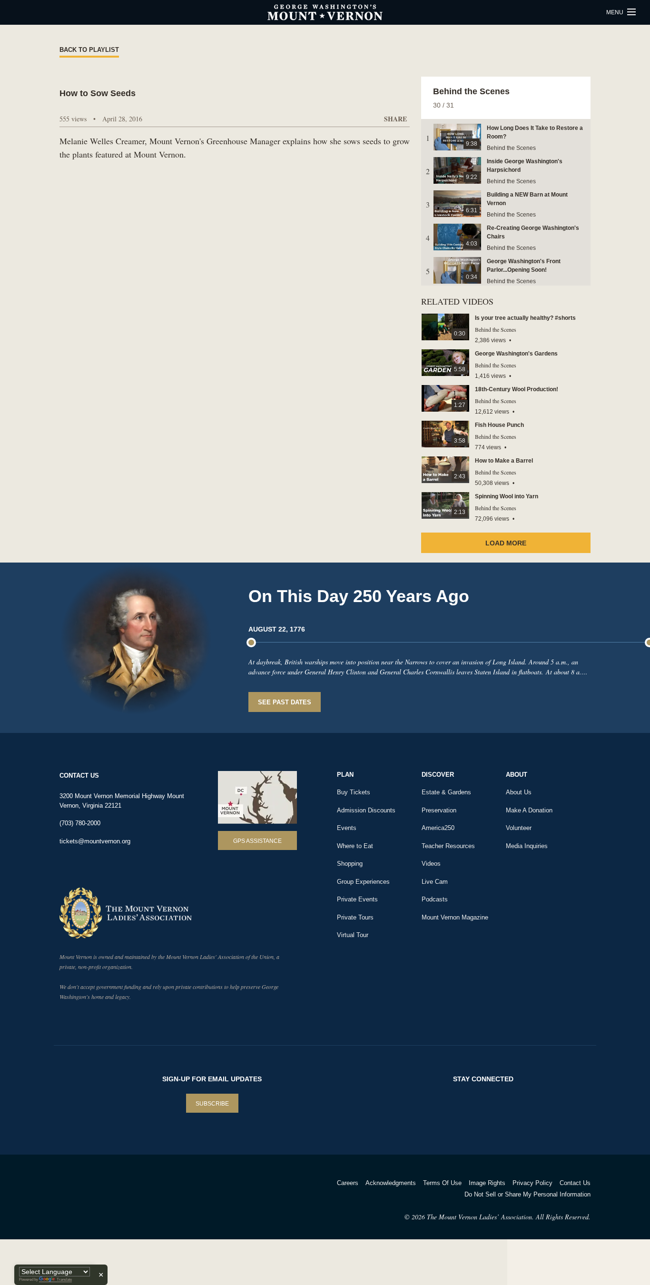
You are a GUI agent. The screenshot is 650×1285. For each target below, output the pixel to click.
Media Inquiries (527, 846)
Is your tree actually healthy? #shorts (525, 318)
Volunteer (519, 827)
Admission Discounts (366, 810)
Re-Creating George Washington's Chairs (533, 232)
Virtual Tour (352, 935)
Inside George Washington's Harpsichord (524, 165)
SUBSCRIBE (212, 1103)
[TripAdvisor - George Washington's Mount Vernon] (85, 1195)
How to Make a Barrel (504, 460)
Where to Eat (355, 846)
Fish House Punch (499, 425)
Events (346, 827)
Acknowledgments (390, 1182)
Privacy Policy (532, 1182)
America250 (438, 827)
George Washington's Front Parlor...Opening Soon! (524, 265)
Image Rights (487, 1182)
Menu (615, 12)
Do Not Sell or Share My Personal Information (527, 1194)
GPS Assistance (257, 841)
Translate (64, 1279)
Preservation (439, 810)
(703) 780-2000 (79, 823)
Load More (505, 543)
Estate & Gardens (446, 792)
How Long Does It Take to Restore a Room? (535, 132)
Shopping (350, 863)
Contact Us (575, 1182)
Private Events (357, 899)
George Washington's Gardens (516, 353)
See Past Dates (284, 702)
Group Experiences (363, 881)
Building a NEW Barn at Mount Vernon (527, 199)
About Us (519, 792)
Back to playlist (89, 49)
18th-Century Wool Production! (516, 389)
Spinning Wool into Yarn (506, 496)
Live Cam (435, 881)
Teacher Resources (448, 846)
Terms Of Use (442, 1182)
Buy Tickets (353, 792)
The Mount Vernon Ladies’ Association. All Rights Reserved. (509, 1216)
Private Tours (355, 917)
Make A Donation (529, 810)
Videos (431, 863)
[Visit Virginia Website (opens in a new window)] (143, 1195)
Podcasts (435, 899)
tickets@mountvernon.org (94, 841)
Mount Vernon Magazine (455, 917)
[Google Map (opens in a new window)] (257, 797)
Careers (347, 1182)
